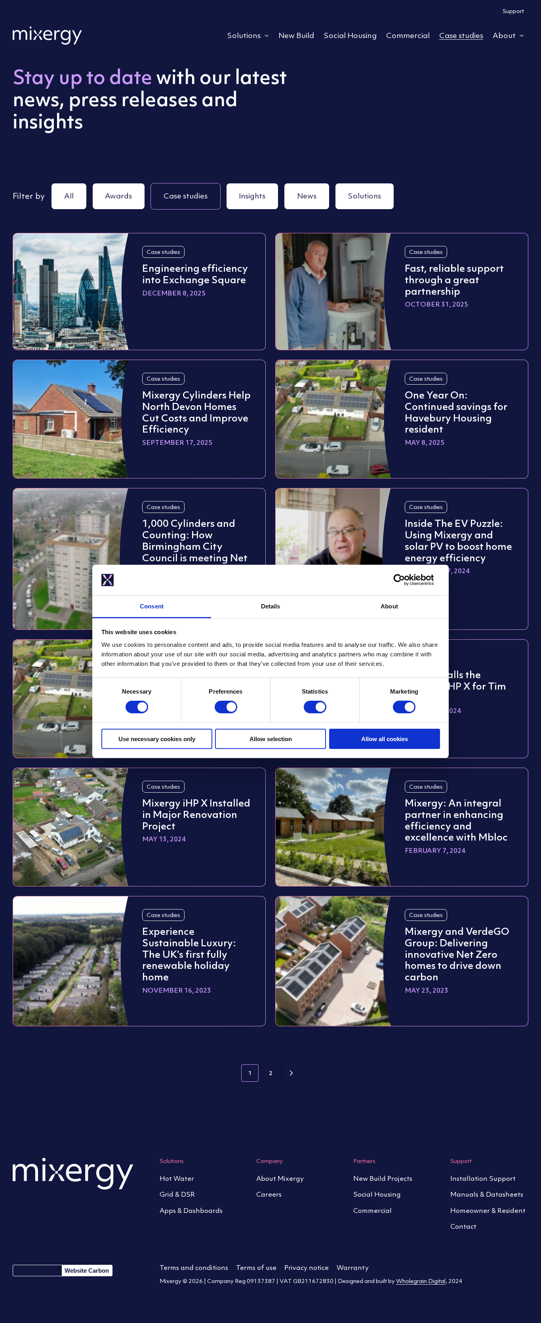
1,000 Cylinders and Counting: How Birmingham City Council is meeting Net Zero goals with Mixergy (195, 552)
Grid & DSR (177, 1194)
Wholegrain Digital (421, 1281)
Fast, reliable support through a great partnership (454, 279)
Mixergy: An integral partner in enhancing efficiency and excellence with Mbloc (456, 820)
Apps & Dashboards (191, 1210)
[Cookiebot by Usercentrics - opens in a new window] (405, 580)
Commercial (408, 35)
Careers (269, 1194)
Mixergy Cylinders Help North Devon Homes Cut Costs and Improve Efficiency (196, 412)
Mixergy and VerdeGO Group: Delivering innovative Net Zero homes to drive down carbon (457, 954)
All (69, 195)
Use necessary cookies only (156, 738)
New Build (296, 35)
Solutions (244, 35)
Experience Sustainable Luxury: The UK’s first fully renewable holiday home (189, 954)
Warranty (353, 1267)
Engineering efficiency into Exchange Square (195, 274)
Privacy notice (306, 1267)
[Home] (47, 36)
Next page (291, 1073)
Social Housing (350, 35)
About (504, 35)
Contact (463, 1226)
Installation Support (483, 1178)
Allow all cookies (384, 738)
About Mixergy (280, 1178)
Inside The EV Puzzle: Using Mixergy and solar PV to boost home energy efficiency (458, 540)
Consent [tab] (152, 606)
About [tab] (389, 606)
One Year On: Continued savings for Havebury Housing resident (456, 412)
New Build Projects (382, 1178)
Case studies (461, 35)
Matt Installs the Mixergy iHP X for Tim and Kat (455, 686)
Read (150, 312)
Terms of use (256, 1267)
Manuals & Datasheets (486, 1194)
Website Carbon (87, 1270)
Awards (118, 195)
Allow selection (271, 738)
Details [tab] (270, 606)
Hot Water (177, 1178)
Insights (252, 195)
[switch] (226, 708)
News (306, 195)
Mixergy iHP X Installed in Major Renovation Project (196, 814)
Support (513, 11)
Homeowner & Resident (488, 1210)
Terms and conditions (194, 1267)
